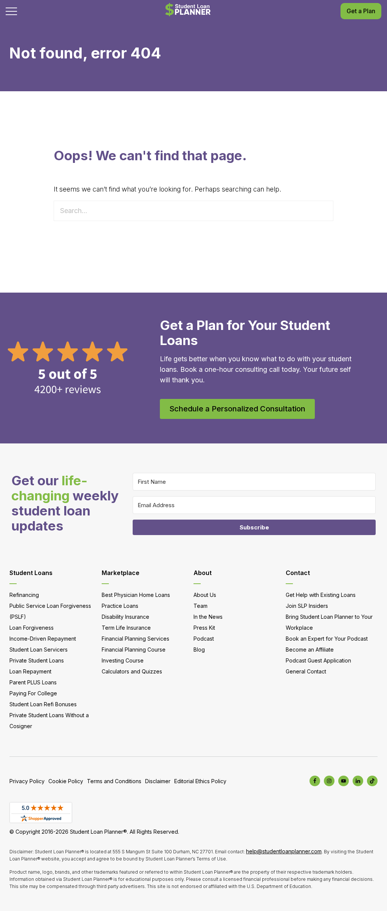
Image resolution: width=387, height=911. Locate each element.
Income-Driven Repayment (42, 638)
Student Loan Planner (188, 9)
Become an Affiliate (310, 649)
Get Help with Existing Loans (321, 595)
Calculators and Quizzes (132, 671)
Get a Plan (361, 11)
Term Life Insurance (126, 627)
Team (200, 606)
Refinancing (24, 595)
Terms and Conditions (114, 781)
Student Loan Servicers (38, 649)
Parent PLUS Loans (33, 682)
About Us (205, 595)
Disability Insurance (125, 616)
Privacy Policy (27, 781)
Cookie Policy (65, 781)
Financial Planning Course (134, 649)
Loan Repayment (30, 671)
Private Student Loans (36, 660)
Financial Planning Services (135, 638)
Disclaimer (157, 781)
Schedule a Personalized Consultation (237, 408)
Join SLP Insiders (307, 606)
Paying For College (33, 693)
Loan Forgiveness (31, 627)
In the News (208, 616)
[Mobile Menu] (11, 11)
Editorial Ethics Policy (200, 781)
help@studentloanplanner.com (284, 851)
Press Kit (204, 627)
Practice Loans (120, 606)
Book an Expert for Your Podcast (327, 638)
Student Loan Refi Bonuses (43, 704)
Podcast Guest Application (318, 660)
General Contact (306, 671)
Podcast (204, 638)
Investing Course (123, 660)
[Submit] (324, 210)
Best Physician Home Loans (136, 595)
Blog (199, 649)
